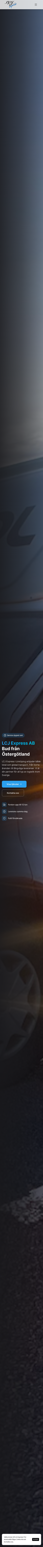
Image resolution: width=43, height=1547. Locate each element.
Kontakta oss (13, 793)
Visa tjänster (13, 784)
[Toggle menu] (35, 4)
